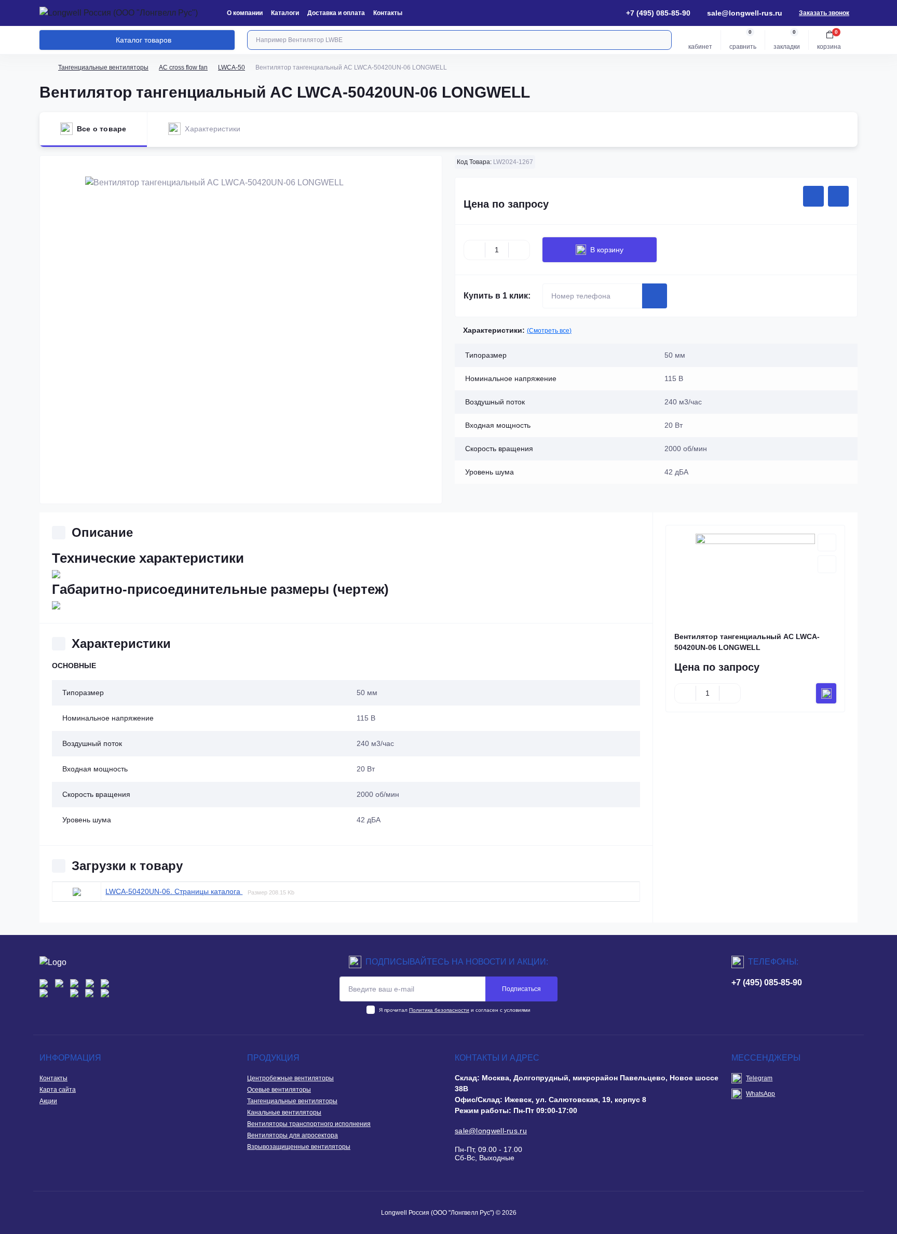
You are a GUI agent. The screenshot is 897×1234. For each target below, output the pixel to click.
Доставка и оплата (336, 13)
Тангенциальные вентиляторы (103, 67)
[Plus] (519, 249)
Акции (48, 1101)
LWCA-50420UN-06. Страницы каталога (173, 891)
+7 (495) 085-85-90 (766, 982)
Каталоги (285, 13)
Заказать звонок (824, 13)
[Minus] (474, 249)
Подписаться (521, 989)
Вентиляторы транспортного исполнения (309, 1124)
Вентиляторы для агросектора (292, 1135)
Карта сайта (57, 1089)
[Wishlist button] (813, 196)
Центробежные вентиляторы (290, 1078)
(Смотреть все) (549, 330)
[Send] (654, 295)
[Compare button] (838, 196)
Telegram (759, 1078)
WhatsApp (760, 1093)
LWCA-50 (231, 67)
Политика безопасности (439, 1010)
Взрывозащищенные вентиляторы (298, 1146)
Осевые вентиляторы (279, 1089)
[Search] (662, 40)
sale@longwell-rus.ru (744, 13)
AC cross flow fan (183, 67)
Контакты (387, 13)
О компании (245, 13)
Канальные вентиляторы (284, 1112)
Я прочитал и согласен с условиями (455, 1010)
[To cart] (826, 693)
